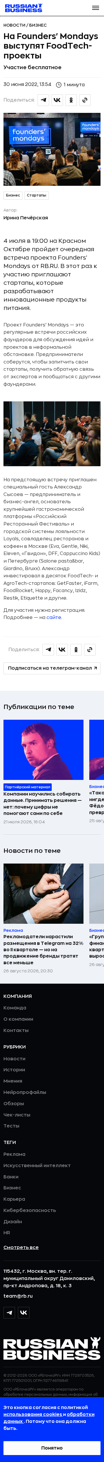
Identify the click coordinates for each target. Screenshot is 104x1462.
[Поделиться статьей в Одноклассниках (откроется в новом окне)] (71, 100)
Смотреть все (21, 1247)
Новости (14, 25)
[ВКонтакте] (23, 1312)
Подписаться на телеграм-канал (50, 668)
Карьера (14, 1199)
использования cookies (33, 1414)
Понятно (52, 1448)
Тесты (11, 1126)
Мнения (12, 1081)
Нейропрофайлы (24, 1092)
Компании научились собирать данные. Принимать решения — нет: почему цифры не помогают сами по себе (42, 804)
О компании (18, 1019)
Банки (10, 1177)
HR (6, 1232)
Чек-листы (16, 1115)
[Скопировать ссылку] (85, 100)
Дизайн (12, 1221)
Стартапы (36, 195)
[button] (96, 8)
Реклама (14, 1154)
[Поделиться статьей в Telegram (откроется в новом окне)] (43, 100)
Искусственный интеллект (37, 1165)
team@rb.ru (18, 1296)
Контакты (16, 1030)
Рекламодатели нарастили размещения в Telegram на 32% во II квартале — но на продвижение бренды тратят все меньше (43, 949)
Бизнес (38, 25)
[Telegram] (9, 1312)
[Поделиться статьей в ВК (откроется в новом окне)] (57, 100)
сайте (54, 617)
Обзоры (13, 1103)
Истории (14, 1070)
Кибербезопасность (29, 1210)
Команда (14, 1008)
